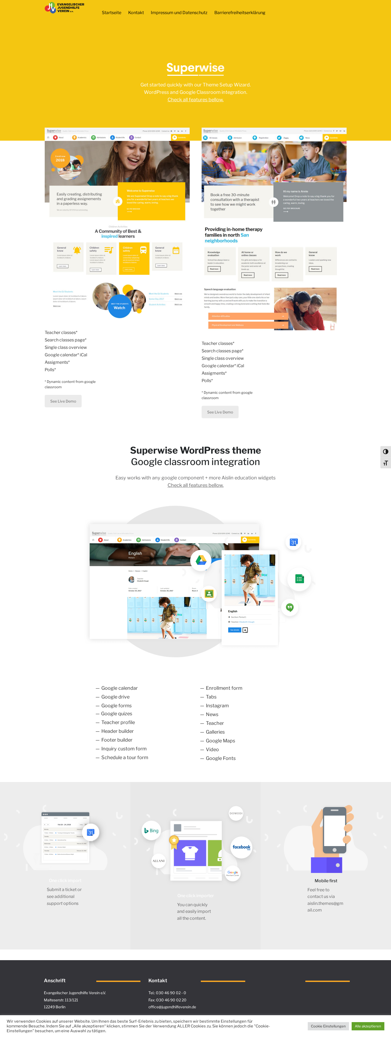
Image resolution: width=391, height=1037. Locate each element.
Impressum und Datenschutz (179, 12)
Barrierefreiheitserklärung (239, 12)
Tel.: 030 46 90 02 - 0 (167, 992)
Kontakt (136, 12)
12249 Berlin (54, 1007)
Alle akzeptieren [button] (368, 1026)
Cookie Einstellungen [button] (328, 1026)
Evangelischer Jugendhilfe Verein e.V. (75, 992)
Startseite (111, 12)
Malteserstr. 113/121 (61, 1000)
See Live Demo (63, 401)
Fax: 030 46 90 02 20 (167, 1000)
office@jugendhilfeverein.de (172, 1007)
